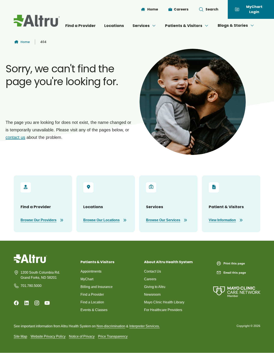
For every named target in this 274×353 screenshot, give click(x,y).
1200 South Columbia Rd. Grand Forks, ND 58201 (40, 275)
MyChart (86, 279)
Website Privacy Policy (48, 336)
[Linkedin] (26, 303)
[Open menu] (153, 25)
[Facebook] (16, 303)
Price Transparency (113, 336)
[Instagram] (36, 303)
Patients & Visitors (183, 25)
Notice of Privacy (82, 336)
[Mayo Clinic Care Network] (236, 287)
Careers (150, 279)
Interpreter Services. (144, 326)
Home (25, 42)
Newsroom (152, 294)
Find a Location (92, 302)
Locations (114, 25)
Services (141, 25)
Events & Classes (93, 310)
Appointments (90, 271)
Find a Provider (80, 25)
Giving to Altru (154, 287)
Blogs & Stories (233, 25)
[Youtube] (47, 303)
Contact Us (152, 271)
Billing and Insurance (96, 287)
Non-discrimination (111, 326)
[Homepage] (30, 262)
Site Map (20, 336)
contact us (15, 137)
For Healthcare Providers (163, 310)
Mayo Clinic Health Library (164, 302)
